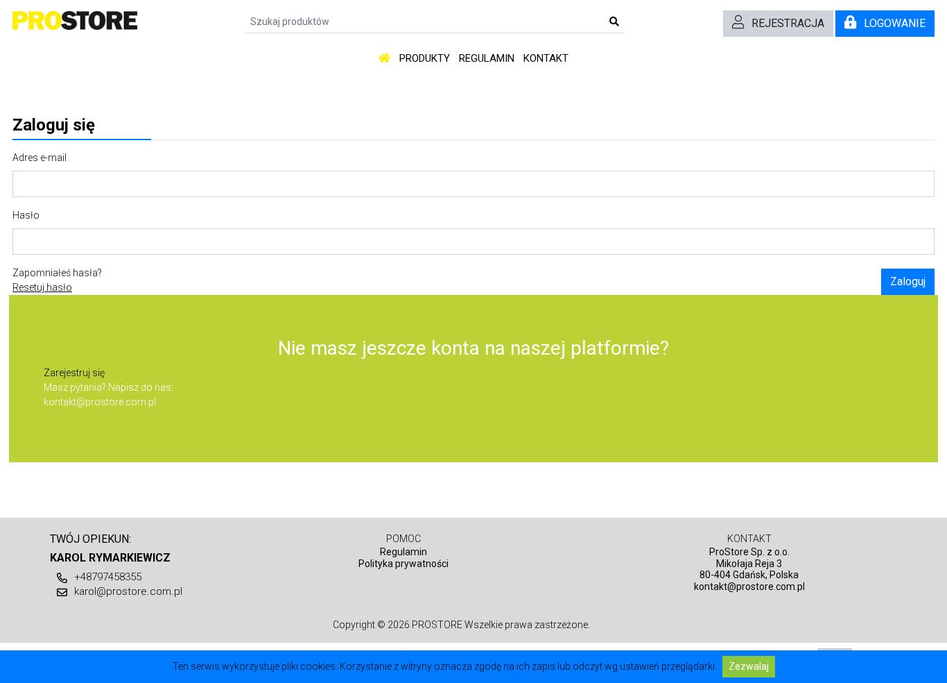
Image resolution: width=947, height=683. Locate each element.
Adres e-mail (39, 157)
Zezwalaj (749, 666)
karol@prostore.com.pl (128, 591)
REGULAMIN (486, 58)
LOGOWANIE (895, 23)
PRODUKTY (424, 58)
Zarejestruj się (74, 372)
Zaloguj (908, 281)
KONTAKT (545, 58)
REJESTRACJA (787, 23)
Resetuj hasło (42, 287)
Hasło (26, 215)
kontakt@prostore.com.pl (100, 401)
